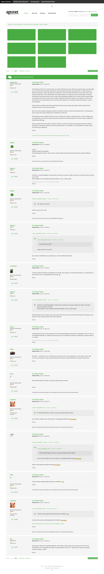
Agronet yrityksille (6, 1)
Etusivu (26, 13)
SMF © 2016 (51, 566)
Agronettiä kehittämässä (48, 1)
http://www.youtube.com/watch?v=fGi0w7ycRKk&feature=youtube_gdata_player (50, 135)
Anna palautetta (35, 1)
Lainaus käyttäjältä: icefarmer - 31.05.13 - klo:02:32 (45, 442)
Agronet (10, 24)
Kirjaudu (42, 13)
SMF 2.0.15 (44, 566)
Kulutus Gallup (43, 24)
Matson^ (12, 168)
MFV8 (12, 349)
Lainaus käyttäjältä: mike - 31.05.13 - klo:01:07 (44, 407)
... (12, 71)
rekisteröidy (93, 11)
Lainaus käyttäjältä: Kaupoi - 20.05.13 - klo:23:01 (45, 233)
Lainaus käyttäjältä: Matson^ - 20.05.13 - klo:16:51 (45, 199)
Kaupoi (12, 142)
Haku (33, 13)
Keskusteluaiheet (18, 24)
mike (11, 374)
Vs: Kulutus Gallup (37, 82)
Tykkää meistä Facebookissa (21, 1)
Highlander (13, 82)
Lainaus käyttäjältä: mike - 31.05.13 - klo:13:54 (44, 508)
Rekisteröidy (52, 13)
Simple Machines (59, 566)
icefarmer (13, 399)
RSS (52, 570)
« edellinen (22, 71)
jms (11, 539)
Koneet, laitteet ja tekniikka (31, 24)
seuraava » (28, 71)
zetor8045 (13, 266)
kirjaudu (86, 11)
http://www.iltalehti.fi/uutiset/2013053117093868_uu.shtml (48, 523)
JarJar (12, 327)
